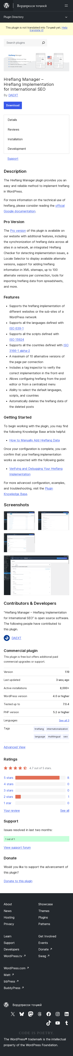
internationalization (57, 729)
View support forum (17, 847)
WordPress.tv (15, 956)
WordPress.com (16, 968)
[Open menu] (67, 5)
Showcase (45, 904)
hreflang (39, 729)
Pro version (18, 230)
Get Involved (47, 936)
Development (17, 149)
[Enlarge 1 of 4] (30, 516)
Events (43, 943)
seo (65, 736)
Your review (12, 810)
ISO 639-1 (16, 328)
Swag (44, 956)
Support (12, 158)
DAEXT (13, 95)
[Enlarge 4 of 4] (64, 560)
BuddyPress (14, 988)
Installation (15, 139)
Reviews (13, 129)
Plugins (43, 917)
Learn (7, 936)
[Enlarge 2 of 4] (64, 516)
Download (12, 105)
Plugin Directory (14, 16)
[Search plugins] (43, 42)
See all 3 (64, 720)
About (8, 904)
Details (12, 120)
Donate (45, 949)
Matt (9, 975)
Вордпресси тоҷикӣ (27, 1005)
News (8, 911)
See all (64, 810)
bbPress (11, 981)
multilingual (54, 736)
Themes (43, 911)
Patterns (44, 924)
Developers (11, 949)
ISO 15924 (16, 339)
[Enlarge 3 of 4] (30, 538)
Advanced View (14, 747)
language (40, 736)
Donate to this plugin (18, 881)
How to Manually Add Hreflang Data (34, 440)
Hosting (9, 917)
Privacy (9, 924)
